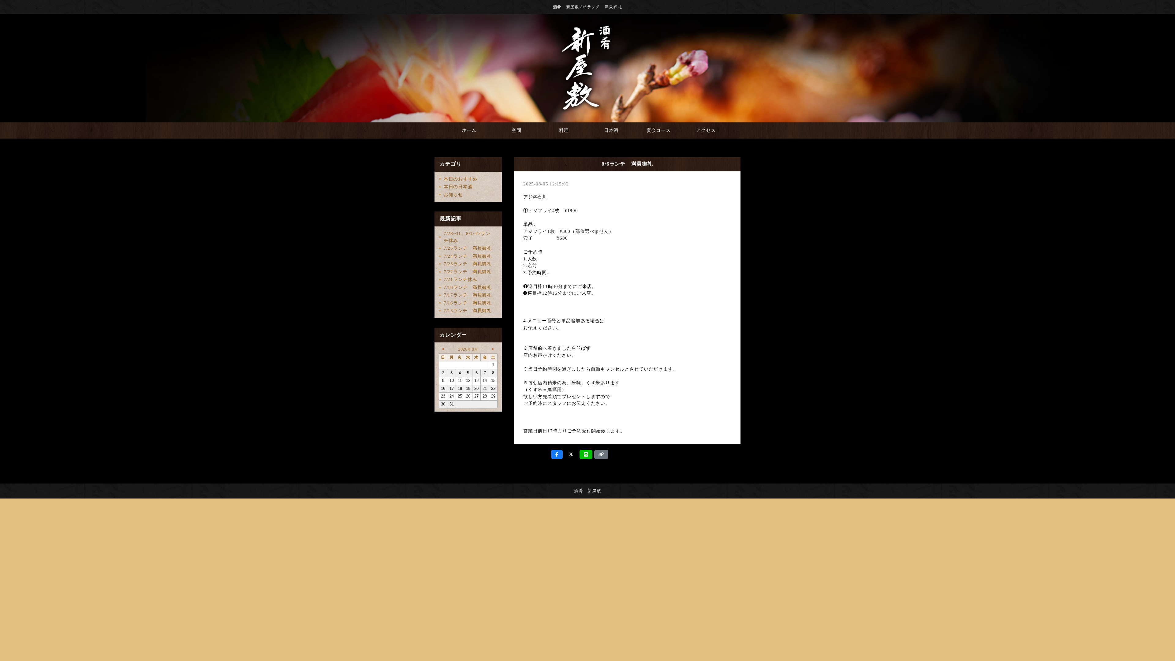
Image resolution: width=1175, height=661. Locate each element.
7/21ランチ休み (460, 279)
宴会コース (659, 130)
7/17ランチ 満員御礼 (468, 295)
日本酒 (611, 130)
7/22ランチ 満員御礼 (468, 271)
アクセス (705, 130)
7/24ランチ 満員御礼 (468, 256)
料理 (564, 130)
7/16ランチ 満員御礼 (468, 303)
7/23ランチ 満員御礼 (468, 263)
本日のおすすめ (460, 179)
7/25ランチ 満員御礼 (468, 248)
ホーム (469, 130)
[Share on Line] (586, 454)
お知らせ (453, 194)
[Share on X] (571, 454)
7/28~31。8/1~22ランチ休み (467, 237)
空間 (516, 130)
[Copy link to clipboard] (601, 454)
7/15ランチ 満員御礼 (468, 310)
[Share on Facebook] (557, 454)
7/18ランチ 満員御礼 (468, 287)
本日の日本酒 (458, 186)
